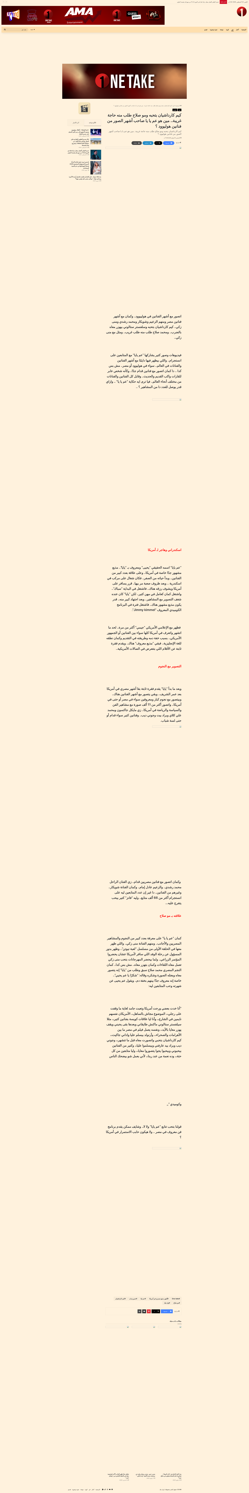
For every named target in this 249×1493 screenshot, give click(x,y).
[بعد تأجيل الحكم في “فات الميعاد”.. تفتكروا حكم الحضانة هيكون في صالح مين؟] (169, 1399)
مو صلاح (176, 1303)
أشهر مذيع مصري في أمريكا (158, 1299)
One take (175, 1299)
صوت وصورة (213, 29)
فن (232, 29)
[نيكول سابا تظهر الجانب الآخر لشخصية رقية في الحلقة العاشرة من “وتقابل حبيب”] (117, 1399)
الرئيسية (244, 29)
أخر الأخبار (76, 123)
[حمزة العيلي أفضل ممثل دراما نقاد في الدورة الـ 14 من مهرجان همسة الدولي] (95, 155)
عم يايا (143, 1299)
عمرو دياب (132, 1299)
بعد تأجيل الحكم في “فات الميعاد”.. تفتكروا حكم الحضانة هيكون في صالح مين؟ (171, 1476)
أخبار (237, 29)
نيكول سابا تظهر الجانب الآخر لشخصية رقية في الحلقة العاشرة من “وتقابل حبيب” (118, 1476)
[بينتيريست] (149, 1311)
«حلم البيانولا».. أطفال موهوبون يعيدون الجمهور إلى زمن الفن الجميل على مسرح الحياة (78, 132)
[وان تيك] (241, 12)
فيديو (205, 29)
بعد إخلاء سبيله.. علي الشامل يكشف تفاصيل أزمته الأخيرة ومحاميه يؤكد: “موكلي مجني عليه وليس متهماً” (191, 2)
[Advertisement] (124, 48)
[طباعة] (139, 1311)
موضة (221, 29)
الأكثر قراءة (92, 123)
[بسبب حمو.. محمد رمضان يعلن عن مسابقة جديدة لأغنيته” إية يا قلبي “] (143, 1399)
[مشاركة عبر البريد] (144, 1311)
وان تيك (166, 1303)
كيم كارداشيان (120, 1299)
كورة (227, 29)
